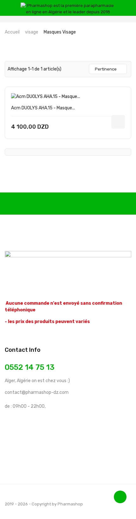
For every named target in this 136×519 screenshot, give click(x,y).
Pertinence (106, 69)
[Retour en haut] (120, 497)
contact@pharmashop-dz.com (37, 392)
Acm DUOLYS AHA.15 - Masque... (43, 108)
